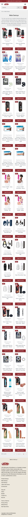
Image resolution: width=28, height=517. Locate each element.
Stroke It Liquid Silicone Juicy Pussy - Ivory (8, 418)
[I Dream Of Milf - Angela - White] (20, 200)
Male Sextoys (4, 480)
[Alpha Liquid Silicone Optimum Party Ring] (20, 358)
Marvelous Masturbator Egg (7, 297)
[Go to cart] (25, 4)
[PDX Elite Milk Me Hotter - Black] (20, 106)
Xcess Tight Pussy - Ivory (7, 321)
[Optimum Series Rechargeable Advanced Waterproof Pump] (7, 382)
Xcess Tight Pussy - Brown (20, 298)
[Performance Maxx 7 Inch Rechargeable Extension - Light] (7, 433)
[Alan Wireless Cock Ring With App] (7, 222)
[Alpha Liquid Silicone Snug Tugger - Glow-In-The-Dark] (7, 81)
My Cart (3, 497)
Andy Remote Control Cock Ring (20, 230)
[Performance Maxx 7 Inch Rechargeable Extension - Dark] (20, 408)
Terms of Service (5, 500)
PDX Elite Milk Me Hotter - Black (20, 115)
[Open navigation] (2, 4)
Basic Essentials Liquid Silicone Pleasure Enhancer (7, 66)
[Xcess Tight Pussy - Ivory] (7, 311)
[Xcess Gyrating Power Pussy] (7, 33)
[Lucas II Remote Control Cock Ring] (7, 244)
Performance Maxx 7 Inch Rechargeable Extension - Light (7, 443)
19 (23, 454)
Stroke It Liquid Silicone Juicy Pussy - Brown (20, 392)
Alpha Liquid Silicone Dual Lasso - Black (20, 321)
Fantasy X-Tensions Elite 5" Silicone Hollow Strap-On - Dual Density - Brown (7, 138)
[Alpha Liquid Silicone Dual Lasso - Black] (20, 311)
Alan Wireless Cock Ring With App (7, 230)
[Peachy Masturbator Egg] (20, 244)
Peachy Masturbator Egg (20, 252)
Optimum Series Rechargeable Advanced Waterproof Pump (7, 392)
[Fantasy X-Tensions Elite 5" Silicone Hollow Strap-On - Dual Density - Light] (20, 128)
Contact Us (3, 495)
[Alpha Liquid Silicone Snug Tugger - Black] (20, 81)
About (2, 491)
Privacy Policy (4, 502)
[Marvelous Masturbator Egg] (7, 288)
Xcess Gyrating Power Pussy (7, 42)
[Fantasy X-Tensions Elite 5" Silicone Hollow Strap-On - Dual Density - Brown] (7, 128)
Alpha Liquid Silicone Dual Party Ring (20, 344)
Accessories (4, 486)
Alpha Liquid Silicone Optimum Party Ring (20, 368)
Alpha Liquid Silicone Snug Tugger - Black (20, 91)
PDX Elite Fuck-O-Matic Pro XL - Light (7, 115)
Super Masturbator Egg (20, 274)
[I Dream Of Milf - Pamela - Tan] (7, 200)
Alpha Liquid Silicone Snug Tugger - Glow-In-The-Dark (7, 91)
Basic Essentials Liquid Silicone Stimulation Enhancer (20, 66)
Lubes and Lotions (5, 484)
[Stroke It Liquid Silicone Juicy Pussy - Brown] (20, 382)
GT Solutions (9, 514)
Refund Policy (4, 504)
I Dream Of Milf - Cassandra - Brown (20, 186)
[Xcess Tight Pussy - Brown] (20, 288)
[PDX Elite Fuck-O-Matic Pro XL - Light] (7, 106)
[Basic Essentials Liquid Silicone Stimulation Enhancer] (20, 56)
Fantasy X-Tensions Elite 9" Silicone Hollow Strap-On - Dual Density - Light (20, 163)
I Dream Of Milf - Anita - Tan (7, 186)
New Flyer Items (5, 506)
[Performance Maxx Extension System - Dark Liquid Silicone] (20, 433)
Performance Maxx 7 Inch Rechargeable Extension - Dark (20, 418)
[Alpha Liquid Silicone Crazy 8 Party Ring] (7, 358)
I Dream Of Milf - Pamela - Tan (7, 208)
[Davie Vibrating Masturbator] (7, 266)
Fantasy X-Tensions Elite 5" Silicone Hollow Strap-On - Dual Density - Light (20, 138)
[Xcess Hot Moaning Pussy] (20, 33)
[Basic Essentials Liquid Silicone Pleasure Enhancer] (7, 56)
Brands (2, 493)
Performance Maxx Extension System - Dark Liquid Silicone (20, 443)
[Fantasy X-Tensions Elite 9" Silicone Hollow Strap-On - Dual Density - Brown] (7, 153)
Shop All (3, 489)
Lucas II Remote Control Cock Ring (7, 252)
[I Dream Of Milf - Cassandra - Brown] (20, 178)
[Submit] (25, 7)
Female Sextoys (5, 478)
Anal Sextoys (4, 482)
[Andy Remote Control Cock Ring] (20, 222)
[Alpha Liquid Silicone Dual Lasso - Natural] (7, 335)
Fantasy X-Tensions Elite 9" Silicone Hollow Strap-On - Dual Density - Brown (7, 163)
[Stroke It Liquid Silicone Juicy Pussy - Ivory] (7, 408)
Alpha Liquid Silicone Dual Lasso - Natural (7, 344)
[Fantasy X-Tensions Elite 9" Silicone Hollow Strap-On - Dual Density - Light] (20, 153)
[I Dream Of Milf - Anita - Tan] (7, 178)
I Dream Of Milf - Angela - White (20, 208)
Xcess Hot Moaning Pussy (20, 42)
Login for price (7, 48)
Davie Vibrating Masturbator (7, 274)
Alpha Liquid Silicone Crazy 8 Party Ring (7, 368)
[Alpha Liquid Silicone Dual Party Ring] (20, 335)
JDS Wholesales (12, 513)
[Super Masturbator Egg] (20, 266)
